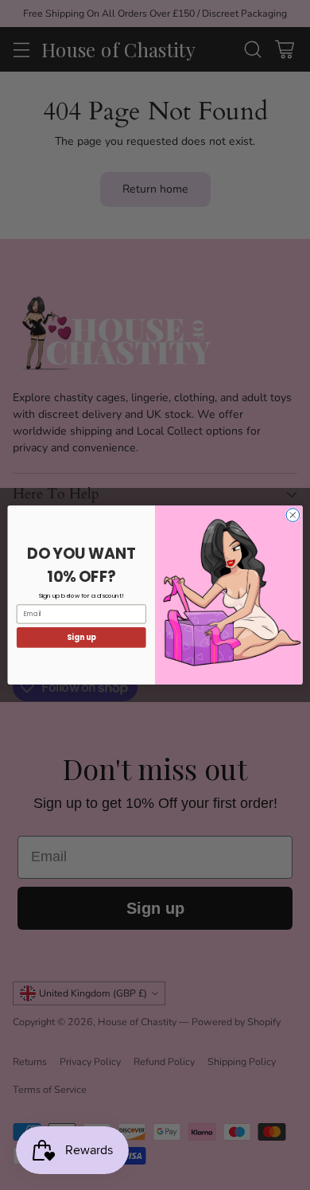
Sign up (81, 637)
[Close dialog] (293, 515)
